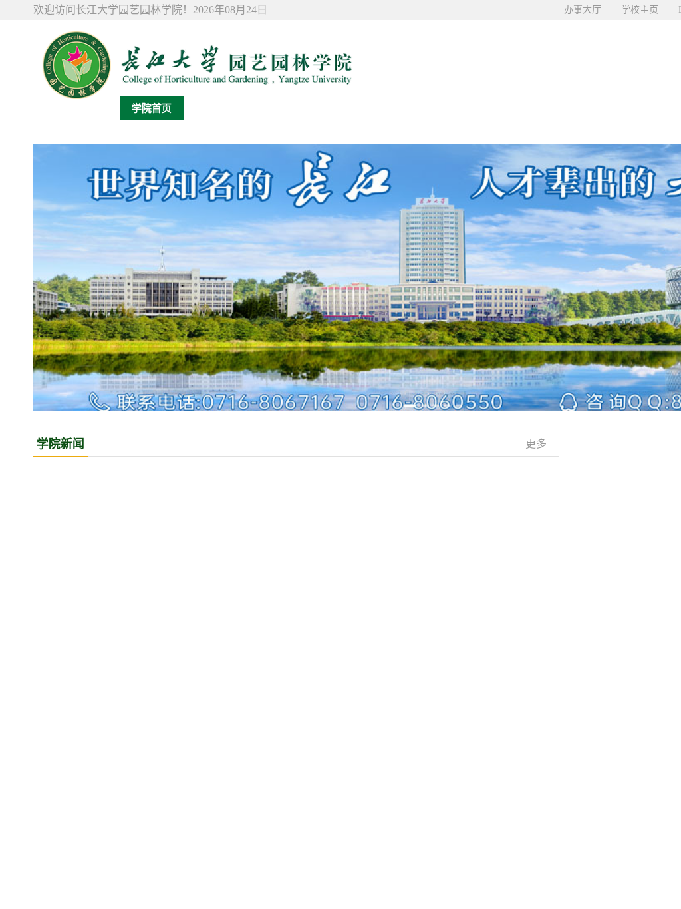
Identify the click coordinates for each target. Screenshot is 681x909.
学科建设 (343, 108)
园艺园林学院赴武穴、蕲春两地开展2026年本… (410, 762)
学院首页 (152, 108)
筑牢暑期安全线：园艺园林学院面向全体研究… (410, 785)
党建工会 (535, 108)
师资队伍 (279, 108)
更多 (536, 443)
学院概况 (215, 108)
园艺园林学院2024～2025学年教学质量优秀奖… (137, 878)
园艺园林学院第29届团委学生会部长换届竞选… (410, 855)
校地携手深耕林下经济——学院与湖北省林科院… (397, 638)
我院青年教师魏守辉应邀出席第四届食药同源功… (397, 522)
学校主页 (639, 10)
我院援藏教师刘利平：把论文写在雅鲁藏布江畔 (393, 569)
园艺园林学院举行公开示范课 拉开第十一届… (134, 738)
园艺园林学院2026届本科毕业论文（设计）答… (137, 715)
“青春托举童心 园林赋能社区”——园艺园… (402, 738)
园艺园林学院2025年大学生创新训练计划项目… (137, 855)
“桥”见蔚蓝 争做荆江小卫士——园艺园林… (402, 715)
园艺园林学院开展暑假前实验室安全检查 (379, 615)
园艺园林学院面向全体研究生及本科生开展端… (410, 831)
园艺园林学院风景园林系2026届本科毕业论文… (137, 785)
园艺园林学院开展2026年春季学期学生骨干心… (410, 878)
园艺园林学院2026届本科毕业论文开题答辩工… (137, 808)
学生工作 (598, 108)
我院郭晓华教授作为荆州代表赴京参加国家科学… (397, 592)
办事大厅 (582, 10)
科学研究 (471, 108)
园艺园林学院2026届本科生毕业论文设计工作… (137, 831)
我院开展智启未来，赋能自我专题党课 (392, 808)
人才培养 (407, 108)
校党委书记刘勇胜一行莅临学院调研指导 (379, 475)
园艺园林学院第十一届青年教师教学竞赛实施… (137, 762)
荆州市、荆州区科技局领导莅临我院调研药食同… (397, 499)
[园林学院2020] (192, 60)
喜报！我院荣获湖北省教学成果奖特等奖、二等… (397, 545)
